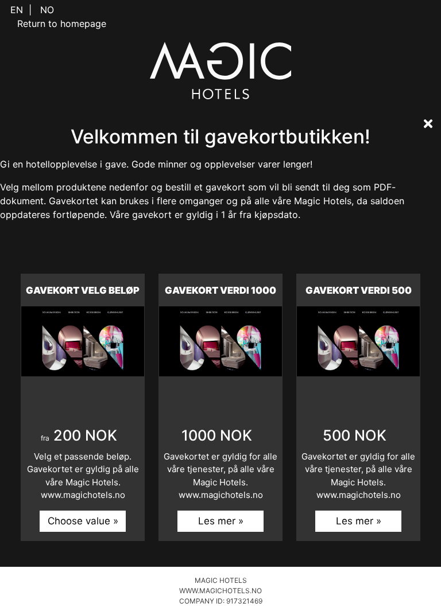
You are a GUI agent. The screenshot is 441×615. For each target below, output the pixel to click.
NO (47, 9)
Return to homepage (61, 23)
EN (16, 9)
